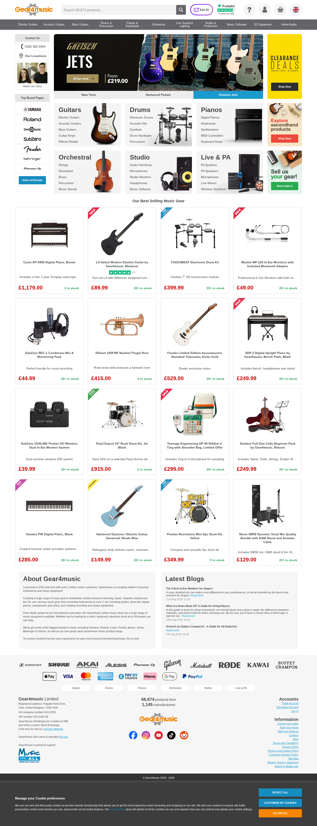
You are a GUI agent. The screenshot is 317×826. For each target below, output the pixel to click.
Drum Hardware (141, 135)
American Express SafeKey (260, 676)
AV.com (63, 736)
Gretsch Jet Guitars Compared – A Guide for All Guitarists (201, 626)
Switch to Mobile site (286, 766)
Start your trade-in (288, 731)
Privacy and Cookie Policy (283, 750)
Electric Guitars (69, 117)
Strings (63, 165)
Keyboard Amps (212, 141)
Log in (294, 711)
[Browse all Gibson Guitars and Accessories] (176, 665)
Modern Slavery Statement (282, 762)
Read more (197, 595)
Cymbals (136, 129)
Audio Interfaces (141, 165)
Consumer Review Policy (283, 754)
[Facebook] (133, 738)
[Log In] (265, 10)
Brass (62, 177)
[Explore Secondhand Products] (284, 124)
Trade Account (290, 703)
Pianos (211, 109)
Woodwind (66, 171)
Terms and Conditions (285, 743)
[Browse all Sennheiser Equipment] (33, 665)
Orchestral (75, 157)
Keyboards (208, 123)
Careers (293, 735)
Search (181, 10)
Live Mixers (209, 183)
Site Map (293, 758)
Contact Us (32, 38)
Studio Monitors (140, 177)
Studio (140, 157)
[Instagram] (146, 738)
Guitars (70, 109)
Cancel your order (287, 723)
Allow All (280, 813)
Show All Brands (32, 180)
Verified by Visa (238, 676)
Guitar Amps (67, 135)
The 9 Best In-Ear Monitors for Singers (189, 588)
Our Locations (35, 56)
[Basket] (281, 10)
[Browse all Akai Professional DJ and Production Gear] (90, 665)
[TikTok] (171, 738)
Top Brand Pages (32, 97)
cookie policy (117, 809)
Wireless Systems (213, 189)
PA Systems (209, 165)
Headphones (138, 183)
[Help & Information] (249, 10)
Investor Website (53, 729)
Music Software (140, 189)
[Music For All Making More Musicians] (29, 755)
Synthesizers (209, 129)
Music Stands (68, 189)
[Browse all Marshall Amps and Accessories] (204, 665)
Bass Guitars (67, 129)
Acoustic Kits (138, 123)
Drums (140, 109)
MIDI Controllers (212, 135)
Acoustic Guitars (70, 123)
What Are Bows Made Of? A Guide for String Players (198, 606)
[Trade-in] (284, 172)
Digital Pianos (210, 117)
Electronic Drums (141, 117)
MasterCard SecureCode (217, 676)
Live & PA (216, 157)
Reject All (280, 792)
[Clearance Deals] (284, 66)
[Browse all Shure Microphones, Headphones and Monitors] (62, 665)
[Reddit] (184, 738)
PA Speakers (209, 171)
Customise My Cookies (280, 802)
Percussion (137, 141)
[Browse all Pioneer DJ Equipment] (147, 665)
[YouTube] (158, 738)
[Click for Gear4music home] (34, 9)
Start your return (289, 727)
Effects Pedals (68, 141)
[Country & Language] (296, 10)
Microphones (139, 171)
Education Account (287, 707)
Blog (295, 739)
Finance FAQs (290, 747)
